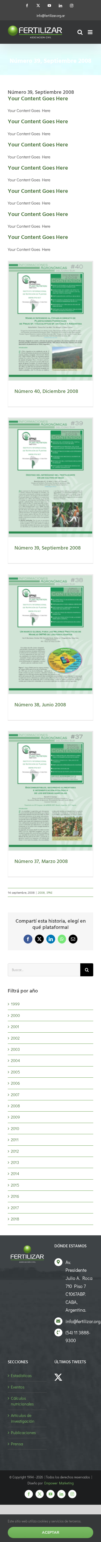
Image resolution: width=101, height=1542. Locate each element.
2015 (15, 1185)
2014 (15, 1173)
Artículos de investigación (22, 1418)
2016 (15, 1196)
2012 (15, 1151)
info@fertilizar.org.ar (51, 15)
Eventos (17, 1387)
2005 (15, 1072)
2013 (15, 1162)
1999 (15, 1004)
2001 (15, 1026)
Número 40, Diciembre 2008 (46, 391)
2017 (15, 1207)
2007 (15, 1094)
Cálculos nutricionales (22, 1401)
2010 (15, 1128)
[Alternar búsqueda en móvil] (80, 32)
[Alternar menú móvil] (90, 32)
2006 (15, 1083)
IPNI (49, 892)
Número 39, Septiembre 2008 (48, 548)
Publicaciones (23, 1432)
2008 (41, 892)
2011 (15, 1139)
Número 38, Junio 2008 (40, 705)
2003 (15, 1049)
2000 (15, 1015)
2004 (15, 1060)
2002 (15, 1038)
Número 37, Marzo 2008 (41, 862)
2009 (15, 1117)
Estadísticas (21, 1375)
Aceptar (50, 1532)
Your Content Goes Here (38, 98)
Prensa (17, 1443)
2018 (15, 1219)
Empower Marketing (59, 1483)
